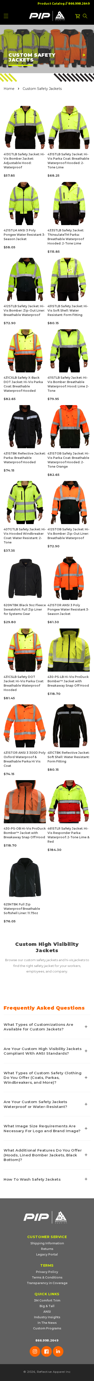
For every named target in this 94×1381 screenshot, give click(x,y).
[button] (85, 16)
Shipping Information (47, 1243)
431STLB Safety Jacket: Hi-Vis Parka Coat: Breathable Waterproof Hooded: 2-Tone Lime (68, 160)
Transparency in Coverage (47, 1283)
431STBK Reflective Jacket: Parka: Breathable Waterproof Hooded (25, 458)
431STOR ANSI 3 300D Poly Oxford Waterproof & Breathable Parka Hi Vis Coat (25, 759)
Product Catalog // (52, 3)
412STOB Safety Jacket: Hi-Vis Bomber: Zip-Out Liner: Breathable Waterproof (68, 533)
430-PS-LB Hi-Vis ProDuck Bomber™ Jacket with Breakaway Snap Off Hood (68, 681)
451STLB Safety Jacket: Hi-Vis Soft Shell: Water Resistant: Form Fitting (67, 310)
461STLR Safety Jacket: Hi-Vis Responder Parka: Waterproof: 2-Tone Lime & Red (68, 835)
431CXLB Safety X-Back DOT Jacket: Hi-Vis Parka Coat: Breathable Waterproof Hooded (23, 384)
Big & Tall (47, 1306)
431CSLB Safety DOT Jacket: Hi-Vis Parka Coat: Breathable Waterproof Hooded (24, 683)
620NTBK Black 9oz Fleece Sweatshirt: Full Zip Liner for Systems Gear (25, 609)
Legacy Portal (47, 1254)
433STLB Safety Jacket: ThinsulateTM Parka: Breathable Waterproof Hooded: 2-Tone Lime (65, 236)
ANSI (47, 1311)
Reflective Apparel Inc (53, 1371)
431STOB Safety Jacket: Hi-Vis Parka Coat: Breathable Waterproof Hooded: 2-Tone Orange (68, 460)
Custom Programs (47, 1328)
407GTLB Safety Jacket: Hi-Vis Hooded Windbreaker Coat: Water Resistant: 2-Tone (25, 535)
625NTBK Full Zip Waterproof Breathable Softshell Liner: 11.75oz (22, 908)
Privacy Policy (47, 1272)
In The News (47, 1323)
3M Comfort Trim (47, 1300)
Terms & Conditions (47, 1277)
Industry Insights (47, 1317)
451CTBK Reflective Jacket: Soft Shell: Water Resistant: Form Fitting (68, 757)
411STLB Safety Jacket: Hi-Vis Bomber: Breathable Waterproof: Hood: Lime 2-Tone (68, 384)
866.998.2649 (79, 3)
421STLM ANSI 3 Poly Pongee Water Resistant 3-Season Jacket (24, 234)
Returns (47, 1249)
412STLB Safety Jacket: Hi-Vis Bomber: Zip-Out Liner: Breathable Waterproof (24, 310)
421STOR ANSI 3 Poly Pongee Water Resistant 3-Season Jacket (68, 609)
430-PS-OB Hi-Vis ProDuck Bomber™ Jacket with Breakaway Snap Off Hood (25, 833)
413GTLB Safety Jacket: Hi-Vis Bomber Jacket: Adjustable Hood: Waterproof (24, 160)
